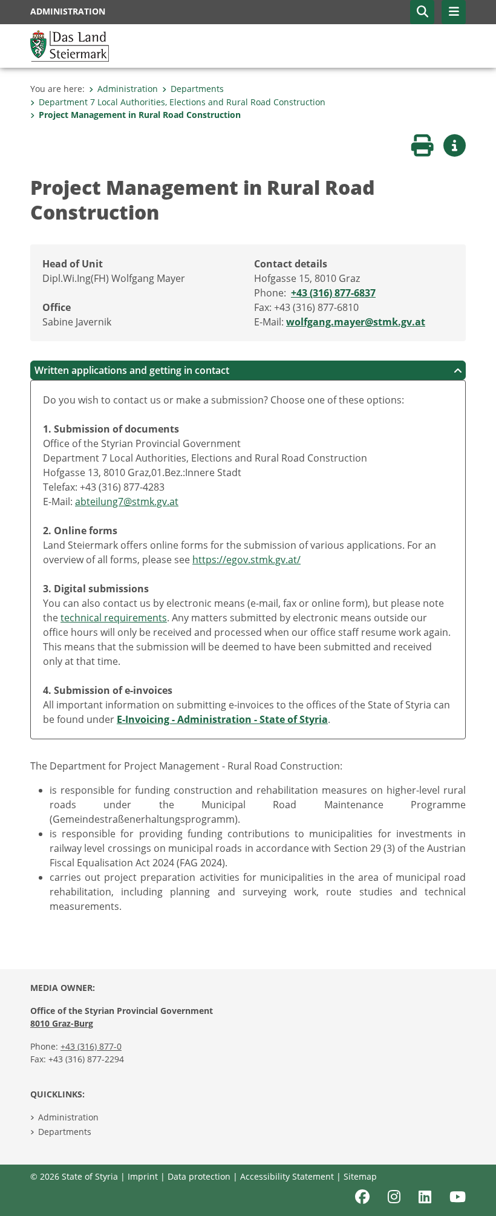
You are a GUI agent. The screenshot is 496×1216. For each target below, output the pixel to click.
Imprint (143, 1176)
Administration (127, 88)
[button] (422, 12)
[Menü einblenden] (454, 12)
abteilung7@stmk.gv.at (126, 501)
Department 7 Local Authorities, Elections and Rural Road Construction (182, 102)
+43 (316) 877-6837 (333, 292)
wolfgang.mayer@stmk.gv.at (355, 322)
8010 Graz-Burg (61, 1023)
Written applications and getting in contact (131, 370)
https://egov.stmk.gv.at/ (246, 559)
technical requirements (113, 617)
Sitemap (360, 1176)
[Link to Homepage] (69, 44)
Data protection (199, 1176)
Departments (197, 88)
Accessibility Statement (287, 1176)
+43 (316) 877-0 (91, 1046)
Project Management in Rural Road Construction (140, 114)
